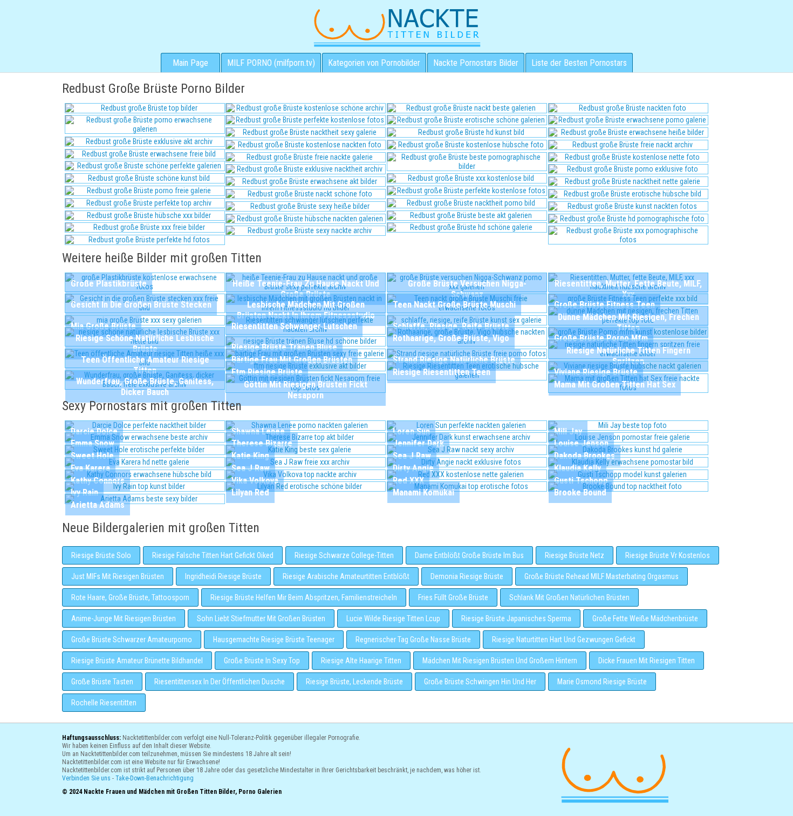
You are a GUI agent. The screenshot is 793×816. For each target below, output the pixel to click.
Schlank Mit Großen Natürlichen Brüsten (569, 597)
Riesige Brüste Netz (574, 555)
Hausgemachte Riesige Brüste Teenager (273, 639)
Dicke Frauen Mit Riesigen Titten (646, 660)
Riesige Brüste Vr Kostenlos (667, 555)
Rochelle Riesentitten (103, 702)
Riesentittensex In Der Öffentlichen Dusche (219, 681)
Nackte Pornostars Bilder (475, 63)
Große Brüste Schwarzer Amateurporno (131, 639)
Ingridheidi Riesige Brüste (223, 576)
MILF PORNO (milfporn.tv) (271, 63)
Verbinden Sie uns (86, 778)
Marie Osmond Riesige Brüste (602, 681)
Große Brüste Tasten (102, 681)
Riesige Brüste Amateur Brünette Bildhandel (137, 660)
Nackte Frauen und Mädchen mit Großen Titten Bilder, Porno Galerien (613, 773)
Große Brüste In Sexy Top (262, 660)
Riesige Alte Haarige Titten (361, 660)
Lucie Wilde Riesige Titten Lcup (393, 618)
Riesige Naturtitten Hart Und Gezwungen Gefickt (563, 639)
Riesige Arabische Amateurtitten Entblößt (346, 576)
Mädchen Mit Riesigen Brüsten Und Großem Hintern (499, 660)
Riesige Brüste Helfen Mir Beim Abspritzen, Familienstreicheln (303, 597)
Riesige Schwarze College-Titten (344, 555)
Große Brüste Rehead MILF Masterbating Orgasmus (601, 576)
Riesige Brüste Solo (101, 555)
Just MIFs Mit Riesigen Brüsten (117, 576)
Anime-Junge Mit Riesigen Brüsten (123, 618)
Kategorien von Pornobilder (374, 63)
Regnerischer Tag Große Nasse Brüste (413, 639)
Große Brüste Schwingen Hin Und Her (480, 681)
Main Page (190, 63)
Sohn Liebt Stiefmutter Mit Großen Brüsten (261, 618)
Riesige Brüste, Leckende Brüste (354, 681)
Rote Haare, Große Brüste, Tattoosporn (130, 597)
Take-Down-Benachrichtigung (154, 778)
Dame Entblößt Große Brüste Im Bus (469, 555)
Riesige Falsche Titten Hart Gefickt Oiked (213, 555)
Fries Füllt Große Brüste (453, 597)
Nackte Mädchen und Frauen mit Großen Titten (397, 27)
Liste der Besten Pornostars (579, 63)
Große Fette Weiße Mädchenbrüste (645, 618)
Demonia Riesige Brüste (466, 576)
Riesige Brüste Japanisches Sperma (516, 618)
